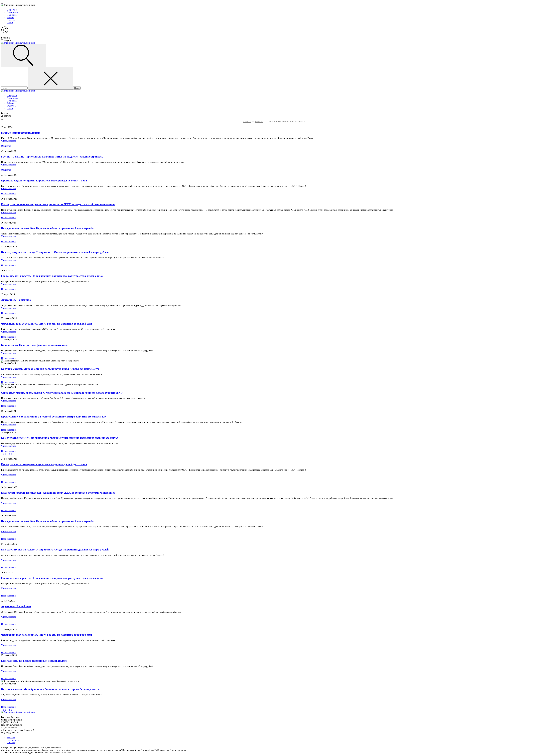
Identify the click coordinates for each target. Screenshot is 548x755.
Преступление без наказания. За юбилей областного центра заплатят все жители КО (53, 416)
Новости (259, 121)
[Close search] (50, 78)
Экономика (12, 12)
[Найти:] (14, 88)
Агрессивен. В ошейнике (16, 299)
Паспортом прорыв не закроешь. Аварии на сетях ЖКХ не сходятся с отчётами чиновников (58, 204)
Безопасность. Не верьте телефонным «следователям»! (34, 345)
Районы (10, 17)
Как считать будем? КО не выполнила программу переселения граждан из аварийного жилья (59, 437)
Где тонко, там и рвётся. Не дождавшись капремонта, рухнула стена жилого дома (52, 275)
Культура (11, 20)
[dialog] (274, 17)
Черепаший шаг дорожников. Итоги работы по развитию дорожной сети (46, 323)
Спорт (10, 22)
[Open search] (23, 55)
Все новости (13, 740)
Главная (247, 121)
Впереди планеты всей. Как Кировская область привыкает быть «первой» (47, 228)
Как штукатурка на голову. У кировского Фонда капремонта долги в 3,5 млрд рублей (55, 252)
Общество (12, 10)
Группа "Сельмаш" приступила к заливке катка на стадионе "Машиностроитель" (53, 156)
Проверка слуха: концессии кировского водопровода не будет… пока (44, 180)
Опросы (11, 742)
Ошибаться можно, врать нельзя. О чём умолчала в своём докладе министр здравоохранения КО (62, 392)
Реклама (11, 737)
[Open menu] (2, 3)
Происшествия (8, 193)
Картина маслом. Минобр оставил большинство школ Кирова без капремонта (50, 368)
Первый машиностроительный (20, 132)
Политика (12, 15)
